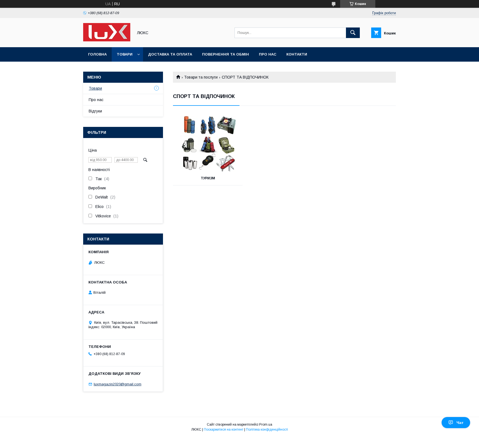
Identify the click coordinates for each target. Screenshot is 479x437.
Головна (97, 54)
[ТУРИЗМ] (208, 143)
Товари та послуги (201, 77)
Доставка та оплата (170, 54)
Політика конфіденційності (267, 429)
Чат (460, 422)
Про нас (267, 54)
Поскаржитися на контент (223, 429)
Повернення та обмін (225, 54)
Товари (125, 54)
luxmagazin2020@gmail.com (117, 384)
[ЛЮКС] (106, 40)
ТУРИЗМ (208, 178)
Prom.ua (265, 424)
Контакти (296, 54)
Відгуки (95, 111)
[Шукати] (353, 32)
